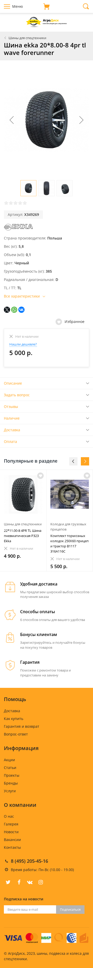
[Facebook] (19, 882)
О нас (9, 816)
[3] (15, 203)
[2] (11, 203)
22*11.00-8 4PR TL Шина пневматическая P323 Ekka (22, 535)
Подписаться (70, 909)
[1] (6, 203)
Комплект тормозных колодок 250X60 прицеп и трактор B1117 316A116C (69, 543)
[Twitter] (8, 882)
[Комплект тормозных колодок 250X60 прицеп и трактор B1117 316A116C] (69, 494)
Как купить (13, 718)
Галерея (11, 824)
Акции (9, 759)
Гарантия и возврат (21, 726)
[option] (23, 520)
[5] (24, 203)
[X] (7, 310)
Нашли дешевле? (23, 344)
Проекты (11, 775)
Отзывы (11, 406)
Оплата (10, 441)
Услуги (10, 790)
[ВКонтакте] (21, 310)
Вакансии (12, 839)
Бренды (11, 783)
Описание (13, 383)
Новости (11, 831)
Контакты (12, 847)
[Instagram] (40, 882)
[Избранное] (40, 475)
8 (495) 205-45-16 (29, 861)
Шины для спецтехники (27, 38)
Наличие (12, 418)
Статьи (10, 767)
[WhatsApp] (14, 310)
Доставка (12, 429)
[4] (20, 203)
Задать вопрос (17, 394)
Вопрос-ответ (16, 734)
